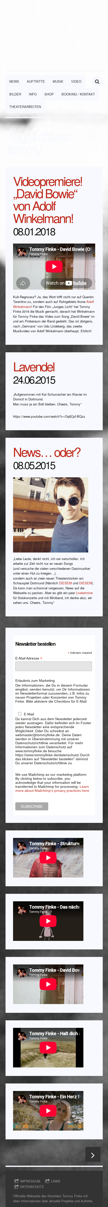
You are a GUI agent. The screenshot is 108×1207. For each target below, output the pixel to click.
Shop (49, 94)
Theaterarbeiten (25, 106)
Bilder (15, 94)
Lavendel (33, 366)
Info (33, 94)
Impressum (30, 1181)
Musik (58, 81)
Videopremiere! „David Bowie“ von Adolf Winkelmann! (47, 199)
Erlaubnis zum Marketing (35, 681)
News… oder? (46, 451)
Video (76, 81)
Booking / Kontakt (78, 94)
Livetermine (84, 592)
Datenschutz (32, 1186)
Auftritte (36, 81)
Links (55, 1181)
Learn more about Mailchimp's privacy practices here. (52, 789)
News (14, 81)
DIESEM (65, 583)
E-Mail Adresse (28, 658)
